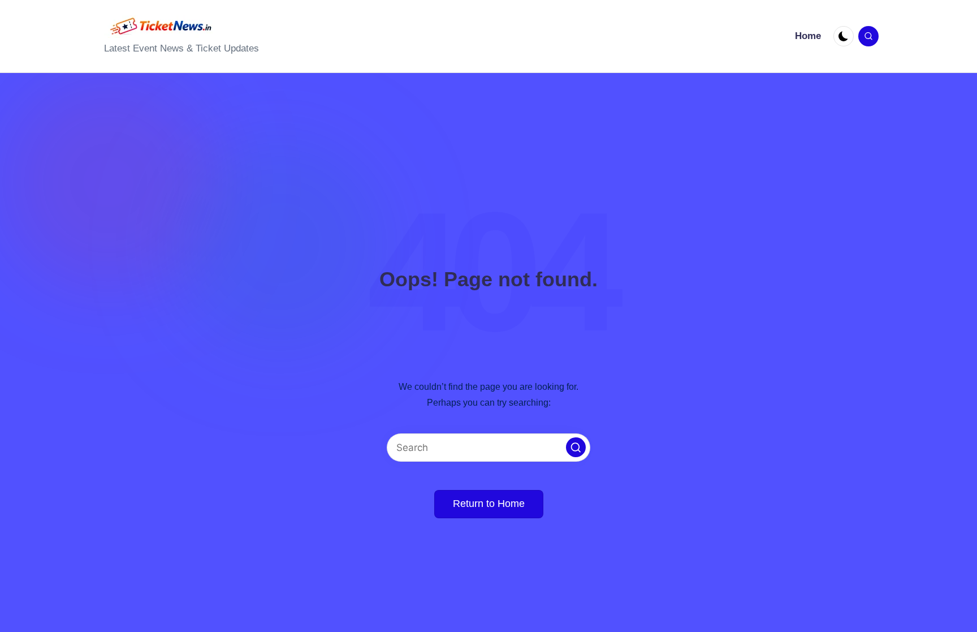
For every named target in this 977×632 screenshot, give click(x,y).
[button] (576, 447)
